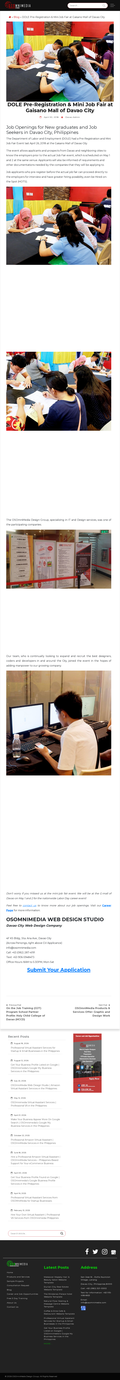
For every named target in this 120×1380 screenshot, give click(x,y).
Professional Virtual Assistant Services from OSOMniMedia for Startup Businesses (34, 1199)
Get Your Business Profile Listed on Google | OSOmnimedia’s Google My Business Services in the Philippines (35, 1068)
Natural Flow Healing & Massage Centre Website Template (56, 1304)
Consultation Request (18, 1285)
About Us (12, 1303)
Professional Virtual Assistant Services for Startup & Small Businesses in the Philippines (35, 1049)
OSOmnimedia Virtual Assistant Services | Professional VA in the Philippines (33, 1104)
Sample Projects (15, 1281)
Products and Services (18, 1277)
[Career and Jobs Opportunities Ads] (87, 1062)
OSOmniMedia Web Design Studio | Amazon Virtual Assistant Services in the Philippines (35, 1087)
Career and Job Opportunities (22, 1294)
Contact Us (12, 1307)
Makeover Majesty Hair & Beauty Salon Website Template (57, 1280)
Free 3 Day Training (17, 1298)
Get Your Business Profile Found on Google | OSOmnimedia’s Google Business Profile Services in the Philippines (35, 1180)
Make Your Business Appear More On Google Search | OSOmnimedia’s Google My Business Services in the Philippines (35, 1122)
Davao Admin (72, 117)
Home (10, 1272)
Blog (17, 17)
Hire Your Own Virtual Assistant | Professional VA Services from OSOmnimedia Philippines (35, 1216)
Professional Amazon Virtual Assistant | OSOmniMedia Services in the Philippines (33, 1141)
